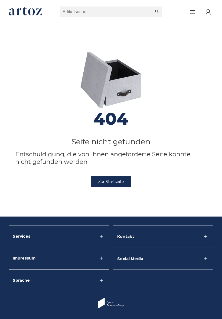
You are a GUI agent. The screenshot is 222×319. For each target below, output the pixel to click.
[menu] (192, 11)
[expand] (205, 236)
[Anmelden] (208, 11)
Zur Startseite (111, 181)
